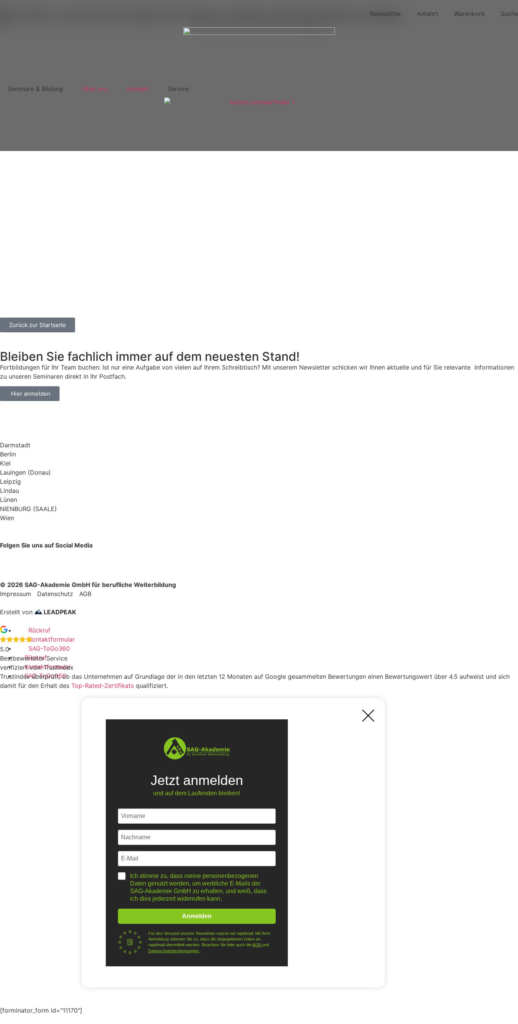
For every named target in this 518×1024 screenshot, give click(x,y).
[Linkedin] (72, 559)
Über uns (95, 89)
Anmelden (197, 916)
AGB (257, 944)
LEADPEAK (59, 612)
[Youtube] (30, 559)
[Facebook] (9, 559)
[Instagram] (51, 559)
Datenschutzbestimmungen (174, 950)
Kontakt (138, 89)
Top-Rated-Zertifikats (102, 685)
